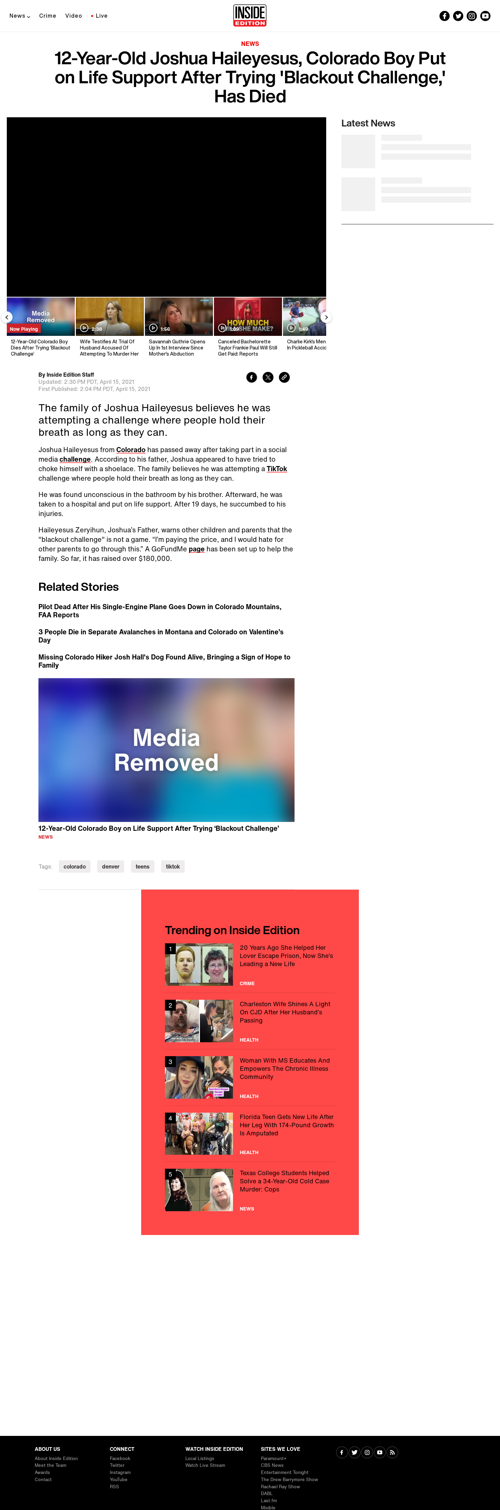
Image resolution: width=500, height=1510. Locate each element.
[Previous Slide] (7, 317)
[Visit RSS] (392, 1453)
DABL (267, 1493)
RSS (114, 1486)
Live (102, 15)
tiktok (173, 866)
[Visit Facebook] (342, 1453)
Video (73, 15)
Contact (43, 1479)
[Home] (249, 16)
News (18, 15)
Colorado (131, 449)
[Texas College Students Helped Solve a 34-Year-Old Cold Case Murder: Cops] (250, 1190)
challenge (75, 459)
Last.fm (269, 1500)
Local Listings (199, 1458)
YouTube (119, 1479)
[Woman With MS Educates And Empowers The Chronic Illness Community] (250, 1077)
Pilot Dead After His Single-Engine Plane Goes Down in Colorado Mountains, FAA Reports (160, 611)
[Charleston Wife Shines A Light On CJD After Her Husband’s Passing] (250, 1021)
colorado (75, 866)
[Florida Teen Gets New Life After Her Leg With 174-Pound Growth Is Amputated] (250, 1134)
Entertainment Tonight (285, 1472)
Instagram (120, 1472)
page (197, 549)
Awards (42, 1472)
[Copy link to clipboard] (284, 378)
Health (249, 1039)
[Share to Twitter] (268, 378)
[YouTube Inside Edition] (485, 16)
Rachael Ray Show (280, 1486)
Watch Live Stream (205, 1465)
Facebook (120, 1458)
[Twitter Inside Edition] (458, 16)
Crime (47, 15)
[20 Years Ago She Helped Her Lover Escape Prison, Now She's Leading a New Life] (250, 964)
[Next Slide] (326, 317)
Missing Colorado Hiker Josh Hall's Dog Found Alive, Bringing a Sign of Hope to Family (164, 661)
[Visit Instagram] (367, 1453)
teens (143, 866)
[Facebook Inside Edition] (444, 16)
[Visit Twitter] (355, 1453)
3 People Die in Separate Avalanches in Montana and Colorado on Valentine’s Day (161, 636)
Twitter (117, 1465)
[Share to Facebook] (252, 378)
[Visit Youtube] (380, 1453)
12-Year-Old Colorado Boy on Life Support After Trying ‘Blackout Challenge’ (158, 828)
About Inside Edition (56, 1458)
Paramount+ (273, 1458)
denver (110, 866)
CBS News (272, 1465)
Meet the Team (50, 1465)
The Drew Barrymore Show (289, 1479)
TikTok (277, 469)
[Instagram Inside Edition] (472, 16)
